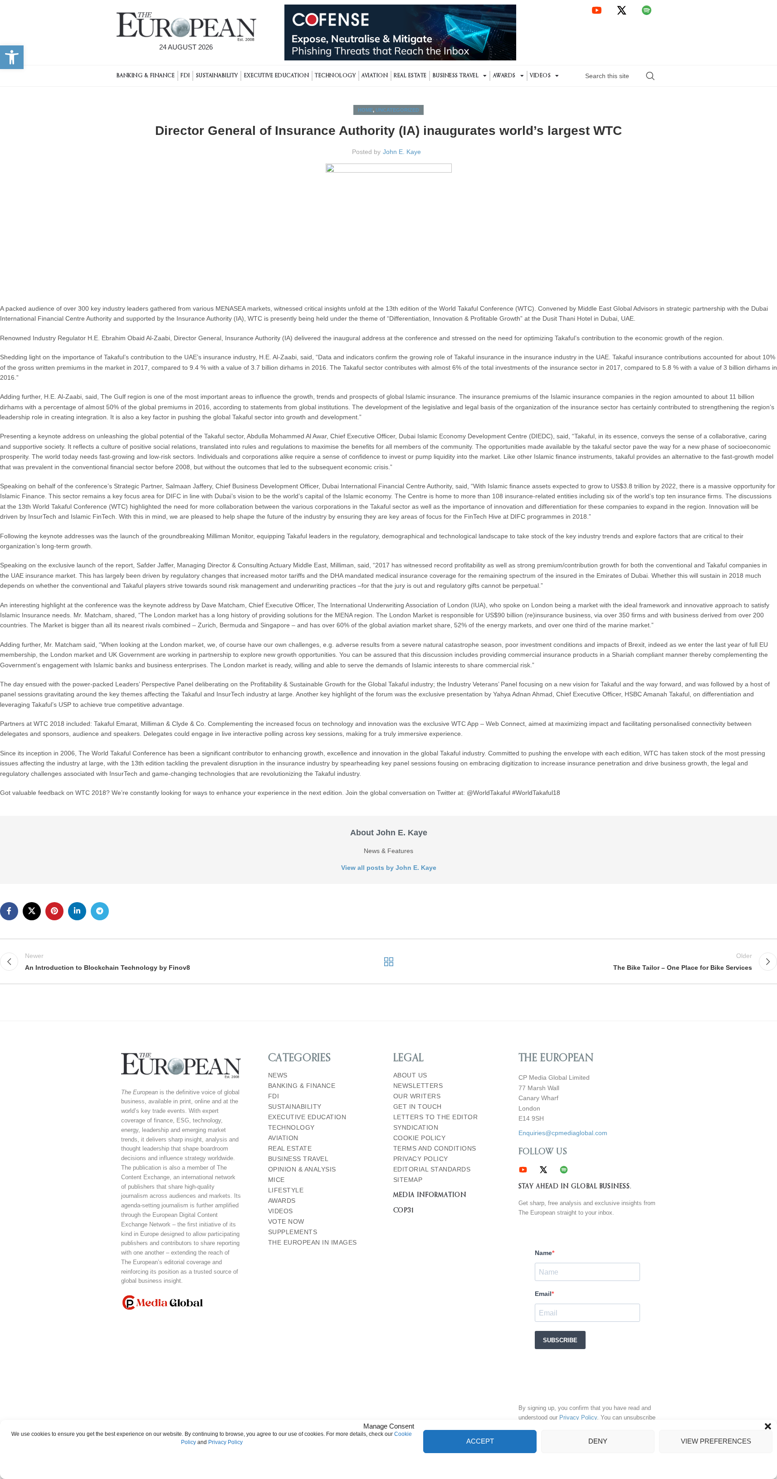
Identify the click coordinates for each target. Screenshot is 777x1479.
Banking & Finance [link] (146, 76)
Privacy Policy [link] (225, 1442)
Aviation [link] (375, 76)
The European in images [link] (312, 1243)
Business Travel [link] (456, 76)
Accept (480, 1441)
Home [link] (365, 110)
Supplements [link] (293, 1232)
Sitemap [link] (408, 1180)
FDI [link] (185, 76)
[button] (767, 1426)
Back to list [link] (388, 962)
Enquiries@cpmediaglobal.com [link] (562, 1133)
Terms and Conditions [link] (434, 1148)
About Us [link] (410, 1075)
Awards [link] (504, 76)
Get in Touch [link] (417, 1107)
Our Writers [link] (417, 1096)
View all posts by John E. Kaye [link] (388, 867)
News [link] (278, 1075)
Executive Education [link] (276, 76)
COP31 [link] (404, 1210)
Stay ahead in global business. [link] (574, 1186)
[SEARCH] (650, 75)
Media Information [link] (429, 1195)
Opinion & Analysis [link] (302, 1169)
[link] (12, 57)
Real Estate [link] (410, 76)
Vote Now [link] (286, 1222)
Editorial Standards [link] (432, 1169)
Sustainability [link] (217, 76)
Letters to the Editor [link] (435, 1117)
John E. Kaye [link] (402, 151)
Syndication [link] (416, 1128)
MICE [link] (276, 1180)
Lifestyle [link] (286, 1190)
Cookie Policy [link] (419, 1138)
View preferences (716, 1441)
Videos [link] (540, 76)
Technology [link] (335, 76)
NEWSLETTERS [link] (418, 1086)
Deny (597, 1441)
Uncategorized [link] (397, 110)
